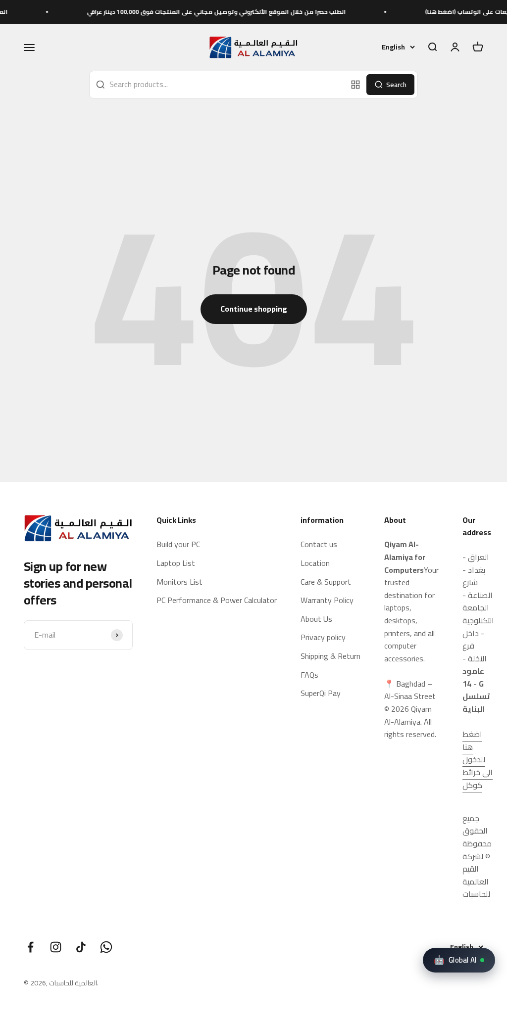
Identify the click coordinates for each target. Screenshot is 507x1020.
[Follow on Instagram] (55, 947)
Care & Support (326, 582)
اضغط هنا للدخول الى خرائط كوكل (477, 759)
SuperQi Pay (321, 693)
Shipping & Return (330, 656)
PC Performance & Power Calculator (216, 600)
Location (315, 563)
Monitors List (179, 582)
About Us (316, 619)
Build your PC (178, 544)
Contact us (319, 544)
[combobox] (218, 84)
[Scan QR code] (355, 84)
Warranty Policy (327, 600)
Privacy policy (323, 637)
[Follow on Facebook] (30, 947)
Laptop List (175, 563)
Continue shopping (253, 308)
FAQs (309, 675)
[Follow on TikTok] (81, 947)
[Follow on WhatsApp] (106, 947)
